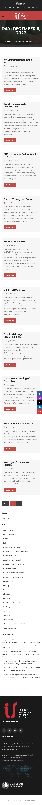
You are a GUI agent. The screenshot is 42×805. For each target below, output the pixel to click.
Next (5, 503)
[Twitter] (25, 7)
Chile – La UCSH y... (14, 289)
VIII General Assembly (11, 628)
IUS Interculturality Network (13, 564)
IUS (4, 543)
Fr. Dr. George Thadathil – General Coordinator (20, 744)
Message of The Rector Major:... (17, 463)
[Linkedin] (33, 7)
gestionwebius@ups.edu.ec (14, 761)
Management (8, 581)
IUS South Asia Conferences (13, 573)
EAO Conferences (9, 534)
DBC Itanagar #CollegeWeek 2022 (20, 155)
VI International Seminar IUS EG (14, 624)
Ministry (6, 585)
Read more (10, 90)
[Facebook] (22, 7)
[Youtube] (29, 7)
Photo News (7, 594)
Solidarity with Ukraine (11, 607)
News (5, 590)
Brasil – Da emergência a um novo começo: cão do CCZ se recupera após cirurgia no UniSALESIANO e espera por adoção (21, 677)
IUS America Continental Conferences (17, 551)
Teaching (6, 615)
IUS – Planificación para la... (19, 423)
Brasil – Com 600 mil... (16, 241)
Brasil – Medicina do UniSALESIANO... (15, 105)
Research (6, 598)
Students (6, 611)
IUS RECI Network (10, 568)
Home (9, 41)
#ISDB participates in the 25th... (18, 61)
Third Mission (8, 619)
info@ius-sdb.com (10, 749)
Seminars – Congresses (12, 602)
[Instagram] (37, 7)
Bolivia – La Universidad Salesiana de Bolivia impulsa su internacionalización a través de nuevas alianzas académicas (20, 654)
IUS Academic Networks (12, 547)
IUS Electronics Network (12, 560)
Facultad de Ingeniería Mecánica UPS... (16, 335)
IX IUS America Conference (13, 577)
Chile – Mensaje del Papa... (18, 199)
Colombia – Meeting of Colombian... (17, 379)
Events (5, 539)
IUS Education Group (11, 556)
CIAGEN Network (9, 530)
